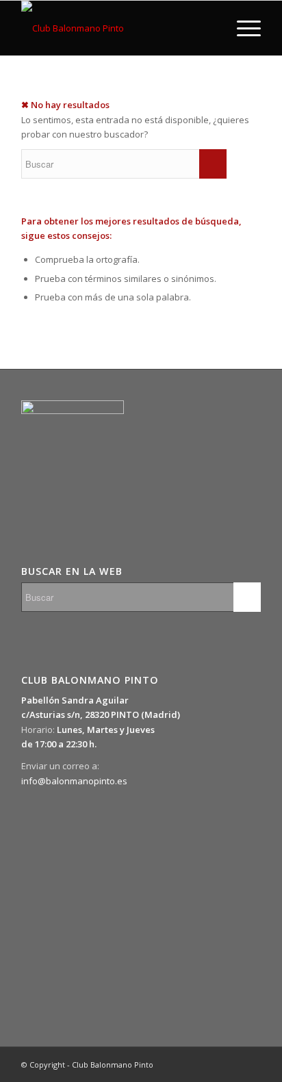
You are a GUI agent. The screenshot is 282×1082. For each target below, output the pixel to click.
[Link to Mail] (250, 1064)
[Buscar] (209, 28)
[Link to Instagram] (230, 1064)
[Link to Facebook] (209, 1064)
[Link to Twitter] (189, 1064)
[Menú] (242, 28)
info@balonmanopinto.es (74, 781)
